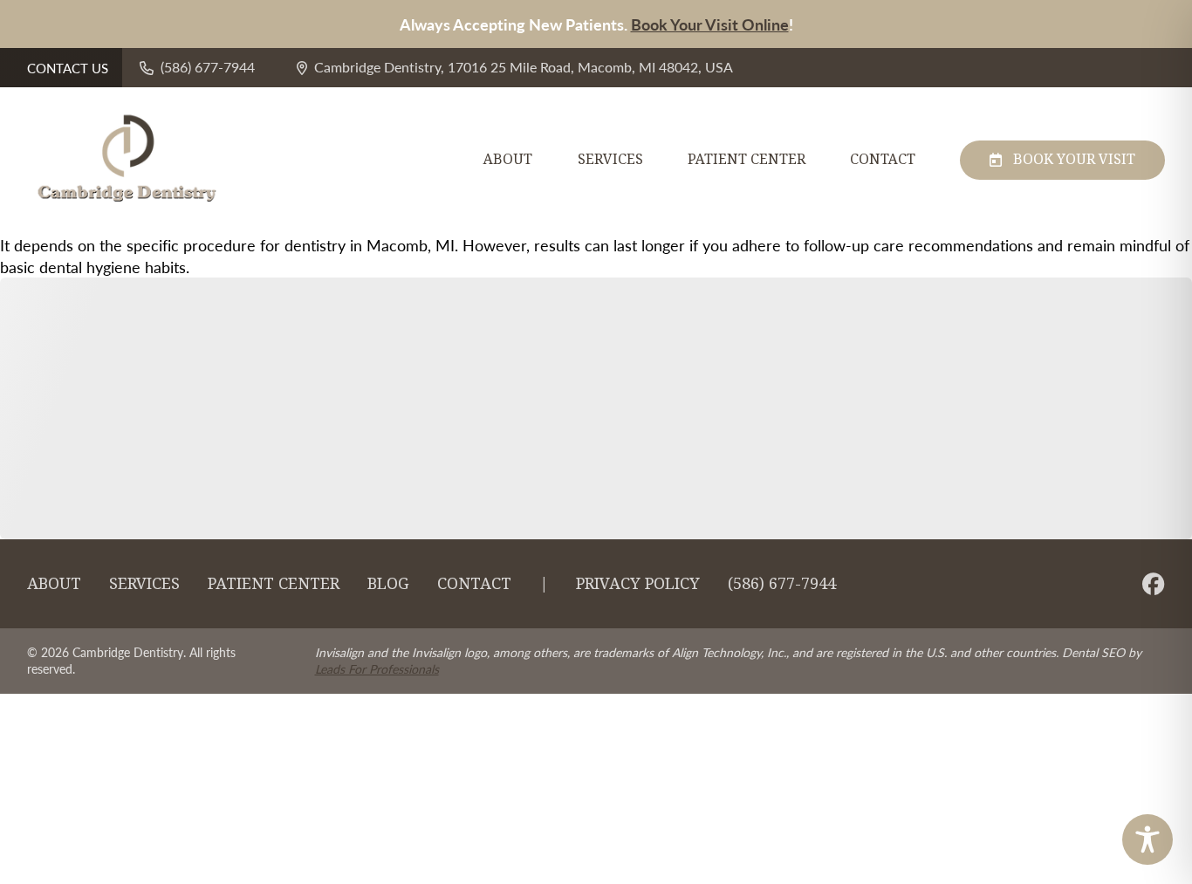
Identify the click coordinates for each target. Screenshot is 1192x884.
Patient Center (746, 160)
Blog (388, 583)
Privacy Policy (638, 583)
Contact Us (67, 68)
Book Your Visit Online (710, 24)
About (507, 160)
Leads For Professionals (377, 668)
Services (610, 160)
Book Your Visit (1074, 159)
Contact (882, 160)
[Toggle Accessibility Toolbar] (1147, 839)
